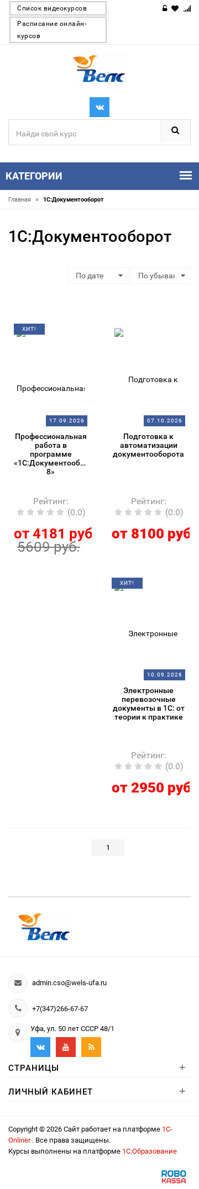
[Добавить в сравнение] (63, 333)
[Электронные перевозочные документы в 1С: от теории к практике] (148, 629)
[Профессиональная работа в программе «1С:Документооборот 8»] (51, 375)
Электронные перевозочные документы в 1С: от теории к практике (149, 703)
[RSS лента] (91, 1047)
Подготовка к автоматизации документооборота (148, 445)
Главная (23, 199)
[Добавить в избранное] (45, 333)
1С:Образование (149, 1151)
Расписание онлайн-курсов (51, 30)
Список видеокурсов (52, 8)
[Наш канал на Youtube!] (66, 1047)
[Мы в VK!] (99, 107)
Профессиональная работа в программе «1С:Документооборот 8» (50, 454)
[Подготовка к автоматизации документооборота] (148, 375)
